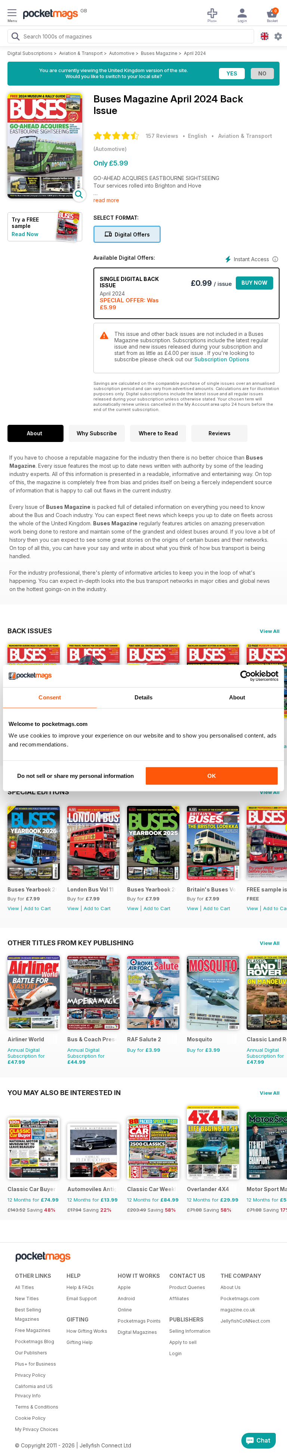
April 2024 (195, 53)
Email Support (82, 1298)
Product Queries (187, 1287)
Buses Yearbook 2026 (32, 889)
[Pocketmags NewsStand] (48, 14)
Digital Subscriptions (30, 53)
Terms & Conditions (36, 1407)
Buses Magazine (159, 53)
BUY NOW (254, 282)
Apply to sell (183, 1342)
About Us (230, 1287)
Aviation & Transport (81, 53)
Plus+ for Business (35, 1364)
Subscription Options (221, 359)
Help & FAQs (80, 1287)
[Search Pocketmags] (15, 37)
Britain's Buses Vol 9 (212, 889)
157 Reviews (162, 136)
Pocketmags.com (239, 1298)
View (13, 908)
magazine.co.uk (237, 1310)
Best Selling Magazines (28, 1314)
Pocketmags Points (139, 1321)
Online (125, 1310)
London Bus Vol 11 (90, 889)
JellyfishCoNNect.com (243, 1321)
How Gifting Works (87, 1331)
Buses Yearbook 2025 (152, 889)
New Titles (27, 1298)
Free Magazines (32, 1330)
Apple (124, 1287)
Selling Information (189, 1331)
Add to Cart (37, 908)
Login (175, 1353)
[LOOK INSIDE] (44, 196)
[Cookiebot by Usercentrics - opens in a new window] (245, 675)
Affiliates (179, 1298)
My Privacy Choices (36, 1429)
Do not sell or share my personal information (75, 776)
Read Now (25, 234)
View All (270, 631)
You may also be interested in (64, 1092)
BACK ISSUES (29, 630)
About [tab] (237, 697)
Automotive (122, 53)
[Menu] (11, 13)
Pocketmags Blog (34, 1341)
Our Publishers (31, 1352)
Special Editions (38, 791)
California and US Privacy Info (34, 1391)
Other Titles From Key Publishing (70, 942)
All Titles (24, 1287)
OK (211, 776)
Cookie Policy (30, 1418)
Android (126, 1298)
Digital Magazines (137, 1332)
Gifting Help (80, 1342)
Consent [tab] (49, 697)
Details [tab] (144, 697)
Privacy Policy (30, 1375)
